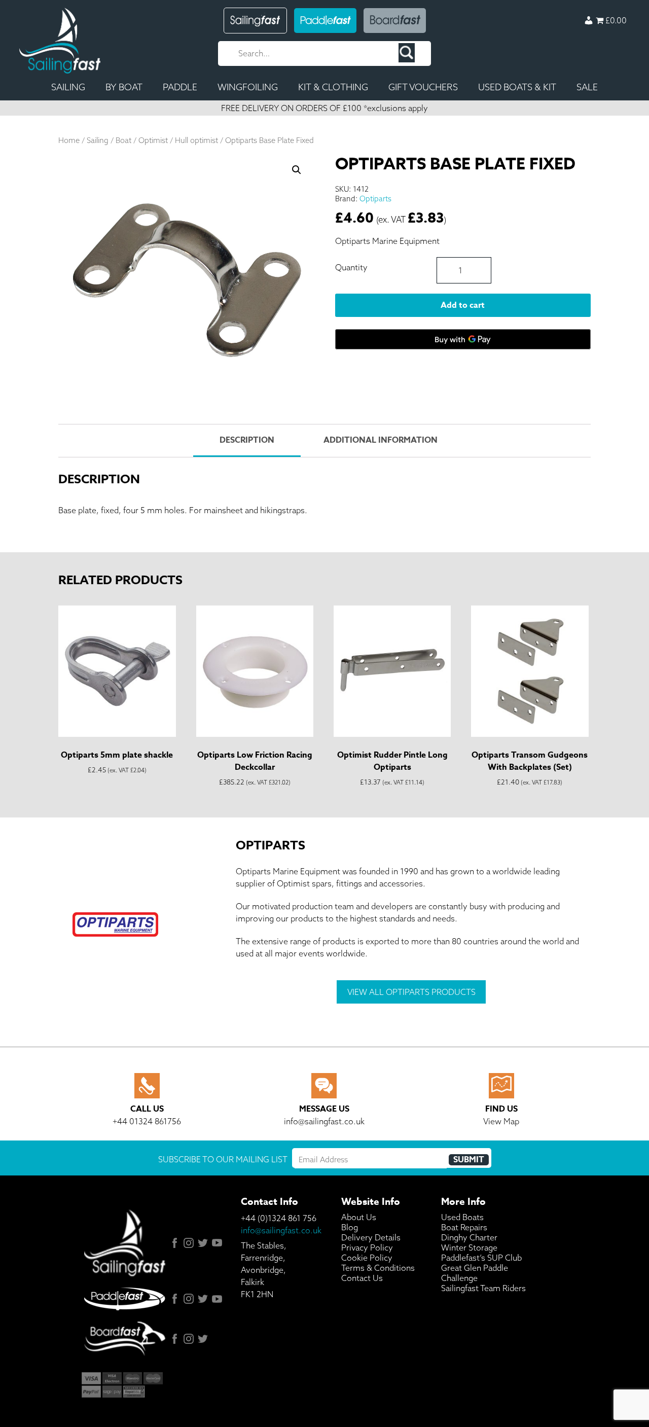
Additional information (380, 440)
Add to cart (463, 305)
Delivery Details (371, 1237)
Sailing (98, 140)
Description (247, 440)
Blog (349, 1227)
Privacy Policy (367, 1247)
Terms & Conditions (378, 1268)
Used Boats (462, 1217)
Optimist (153, 140)
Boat (123, 140)
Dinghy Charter (469, 1237)
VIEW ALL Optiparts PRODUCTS (411, 992)
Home (69, 140)
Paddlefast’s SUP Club (481, 1258)
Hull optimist (196, 140)
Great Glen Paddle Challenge (474, 1273)
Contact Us (362, 1278)
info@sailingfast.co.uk (281, 1230)
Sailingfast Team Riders (483, 1288)
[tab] (246, 440)
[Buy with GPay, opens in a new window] (463, 339)
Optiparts (375, 198)
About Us (358, 1217)
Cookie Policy (366, 1258)
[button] (296, 170)
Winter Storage (469, 1247)
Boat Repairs (464, 1227)
